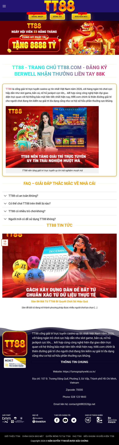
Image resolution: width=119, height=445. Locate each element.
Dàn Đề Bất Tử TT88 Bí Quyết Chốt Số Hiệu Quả (59, 301)
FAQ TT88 (77, 436)
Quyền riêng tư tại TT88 (58, 436)
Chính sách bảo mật (33, 436)
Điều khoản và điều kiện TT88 (99, 436)
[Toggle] (5, 196)
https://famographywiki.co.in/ (79, 371)
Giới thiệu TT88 (12, 436)
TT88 (9, 89)
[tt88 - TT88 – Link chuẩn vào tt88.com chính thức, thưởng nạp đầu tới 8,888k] (59, 6)
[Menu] (4, 6)
